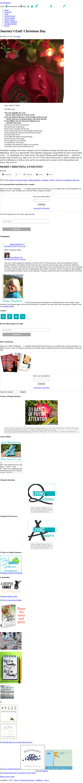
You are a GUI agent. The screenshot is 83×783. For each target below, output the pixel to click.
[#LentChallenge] (41, 771)
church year (59, 180)
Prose (16, 780)
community (68, 180)
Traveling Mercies (10, 24)
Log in (46, 780)
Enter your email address (41, 196)
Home (6, 10)
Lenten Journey (9, 20)
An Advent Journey (21, 180)
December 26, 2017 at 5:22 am (14, 246)
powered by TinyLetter (41, 208)
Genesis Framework (27, 780)
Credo (6, 14)
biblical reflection (35, 180)
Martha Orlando (15, 244)
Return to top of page (7, 776)
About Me (7, 12)
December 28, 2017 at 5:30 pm (15, 259)
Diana (18, 36)
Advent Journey (9, 18)
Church (51, 180)
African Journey (9, 16)
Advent (11, 180)
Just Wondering (5, 3)
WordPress (39, 780)
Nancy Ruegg (14, 257)
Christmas (45, 180)
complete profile (8, 306)
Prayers (6, 26)
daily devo (76, 180)
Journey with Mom (10, 22)
